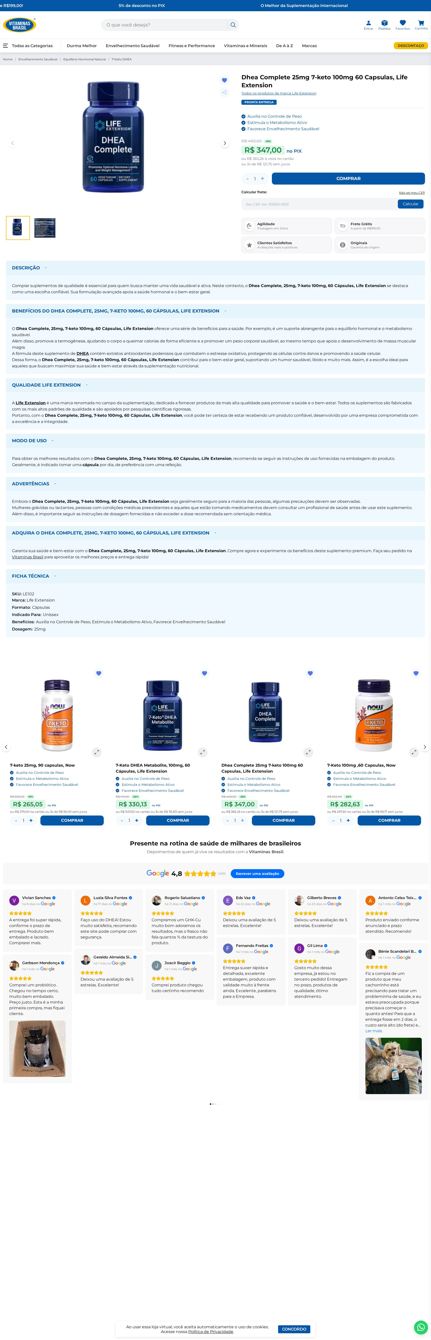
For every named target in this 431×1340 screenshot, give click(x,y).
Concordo (294, 1329)
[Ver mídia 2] (45, 228)
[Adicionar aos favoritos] (224, 80)
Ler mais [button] (373, 1031)
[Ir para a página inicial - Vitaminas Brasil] (19, 24)
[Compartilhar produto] (224, 92)
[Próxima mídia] (224, 143)
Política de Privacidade (210, 1331)
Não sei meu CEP (412, 193)
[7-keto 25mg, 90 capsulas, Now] (57, 715)
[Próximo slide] (425, 746)
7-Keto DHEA (122, 59)
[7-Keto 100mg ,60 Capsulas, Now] (374, 715)
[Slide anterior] (5, 746)
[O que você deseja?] (233, 24)
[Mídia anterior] (12, 143)
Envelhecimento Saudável (37, 59)
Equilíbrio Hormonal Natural (84, 59)
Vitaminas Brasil (27, 557)
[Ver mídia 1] (18, 228)
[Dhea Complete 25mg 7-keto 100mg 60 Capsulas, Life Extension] (268, 715)
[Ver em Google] (14, 901)
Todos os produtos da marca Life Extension (278, 93)
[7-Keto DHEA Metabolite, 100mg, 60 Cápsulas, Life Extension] (163, 715)
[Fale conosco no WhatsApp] (421, 1328)
